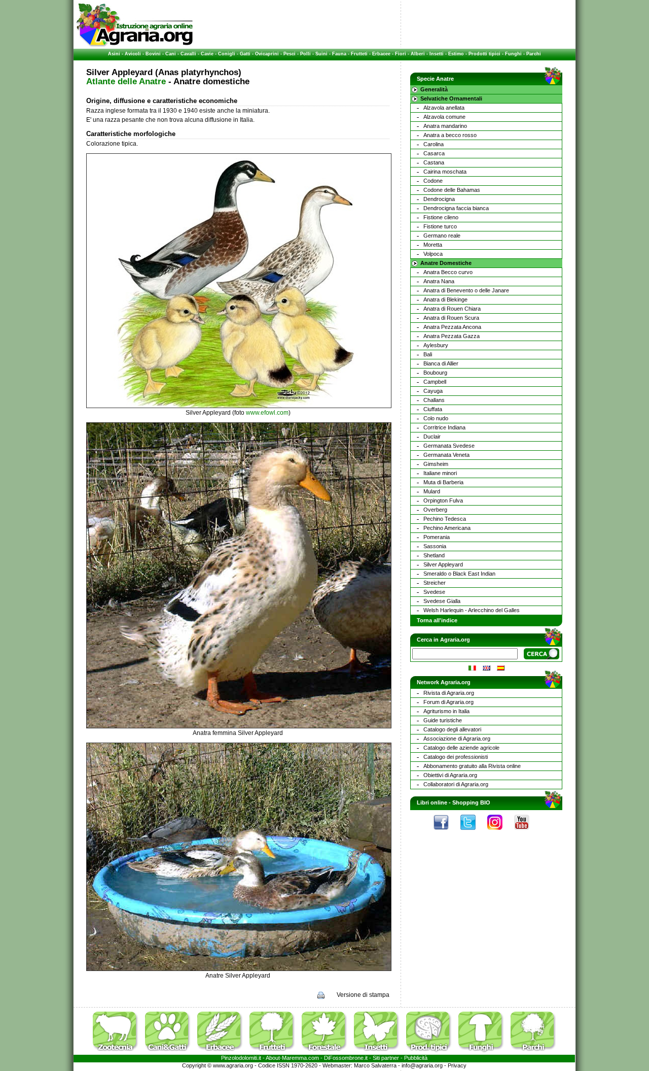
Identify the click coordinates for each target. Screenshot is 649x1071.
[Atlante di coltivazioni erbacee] (222, 1053)
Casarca (434, 153)
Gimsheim (435, 464)
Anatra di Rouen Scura (451, 318)
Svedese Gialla (441, 601)
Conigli (226, 53)
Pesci (289, 53)
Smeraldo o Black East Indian (459, 574)
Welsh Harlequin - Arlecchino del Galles (471, 610)
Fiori (400, 53)
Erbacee (381, 53)
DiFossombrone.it (346, 1058)
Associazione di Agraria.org (456, 738)
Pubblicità (415, 1058)
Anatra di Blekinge (445, 299)
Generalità (434, 89)
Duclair (432, 436)
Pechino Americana (447, 528)
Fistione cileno (440, 217)
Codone (433, 181)
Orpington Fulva (443, 500)
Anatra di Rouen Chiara (452, 309)
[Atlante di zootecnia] (118, 1053)
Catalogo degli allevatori (452, 729)
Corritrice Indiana (444, 427)
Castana (433, 162)
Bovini (153, 53)
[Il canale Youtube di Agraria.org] (526, 832)
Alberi (418, 53)
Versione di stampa (363, 994)
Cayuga (433, 391)
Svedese (434, 592)
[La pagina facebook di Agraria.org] (446, 832)
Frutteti (359, 53)
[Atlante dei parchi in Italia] (533, 1053)
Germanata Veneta (446, 455)
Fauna (339, 53)
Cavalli (188, 53)
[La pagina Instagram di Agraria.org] (500, 832)
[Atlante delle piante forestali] (327, 1053)
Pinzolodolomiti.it (241, 1058)
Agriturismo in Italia (446, 711)
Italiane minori (440, 473)
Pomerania (436, 537)
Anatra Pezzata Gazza (451, 336)
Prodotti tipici (484, 53)
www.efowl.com (267, 412)
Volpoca (433, 254)
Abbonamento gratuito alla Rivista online (472, 766)
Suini (321, 53)
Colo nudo (435, 418)
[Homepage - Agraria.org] (134, 45)
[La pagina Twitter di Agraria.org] (473, 832)
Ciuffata (432, 409)
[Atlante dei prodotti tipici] (431, 1053)
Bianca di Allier (440, 363)
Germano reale (441, 235)
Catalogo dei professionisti (455, 757)
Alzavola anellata (443, 108)
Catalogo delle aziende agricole (461, 748)
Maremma (294, 1058)
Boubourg (435, 373)
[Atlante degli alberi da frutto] (274, 1053)
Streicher (434, 583)
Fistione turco (440, 226)
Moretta (432, 245)
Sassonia (434, 546)
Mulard (431, 491)
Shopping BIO (471, 802)
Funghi (513, 53)
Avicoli (133, 53)
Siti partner (386, 1058)
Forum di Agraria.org (448, 702)
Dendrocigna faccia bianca (456, 208)
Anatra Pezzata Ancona (452, 327)
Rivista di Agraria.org (448, 693)
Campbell (434, 382)
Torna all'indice (437, 620)
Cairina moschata (444, 172)
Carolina (433, 144)
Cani (170, 53)
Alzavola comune (444, 117)
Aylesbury (435, 345)
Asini (114, 53)
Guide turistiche (442, 720)
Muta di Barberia (443, 482)
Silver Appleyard (443, 564)
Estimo (456, 53)
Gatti (245, 53)
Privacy (457, 1065)
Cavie (207, 53)
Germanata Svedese (449, 446)
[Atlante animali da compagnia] (170, 1053)
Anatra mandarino (445, 126)
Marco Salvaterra (375, 1065)
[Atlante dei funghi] (483, 1053)
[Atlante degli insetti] (379, 1053)
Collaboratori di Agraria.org (455, 784)
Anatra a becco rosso (450, 135)
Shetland (434, 555)
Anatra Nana (438, 281)
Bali (427, 354)
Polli (305, 53)
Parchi (533, 53)
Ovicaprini (267, 53)
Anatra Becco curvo (448, 272)
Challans (434, 400)
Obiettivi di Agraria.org (450, 775)
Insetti (436, 53)
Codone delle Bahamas (451, 190)
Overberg (435, 510)
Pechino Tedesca (444, 519)
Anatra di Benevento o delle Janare (466, 290)
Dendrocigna (439, 199)
